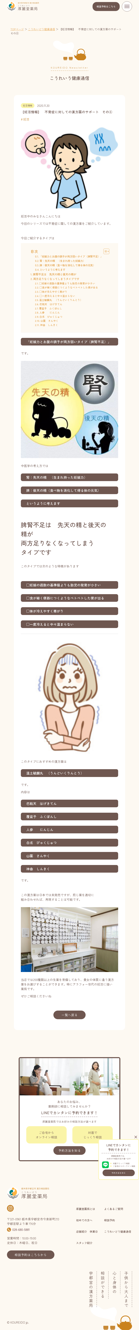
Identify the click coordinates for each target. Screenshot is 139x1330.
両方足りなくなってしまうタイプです (56, 279)
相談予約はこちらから (31, 1254)
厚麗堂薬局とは (85, 1209)
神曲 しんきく (49, 325)
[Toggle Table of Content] (104, 251)
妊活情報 (27, 105)
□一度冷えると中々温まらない (57, 296)
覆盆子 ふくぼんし (50, 308)
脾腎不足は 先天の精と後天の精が (54, 274)
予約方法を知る (119, 1173)
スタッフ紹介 (84, 1243)
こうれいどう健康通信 (41, 29)
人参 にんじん (49, 312)
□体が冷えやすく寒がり (53, 291)
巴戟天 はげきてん (50, 304)
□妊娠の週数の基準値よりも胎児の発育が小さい (67, 283)
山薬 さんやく (49, 320)
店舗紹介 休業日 (87, 1231)
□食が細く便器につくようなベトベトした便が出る (68, 287)
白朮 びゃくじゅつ (50, 316)
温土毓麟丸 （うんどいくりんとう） (61, 300)
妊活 (26, 119)
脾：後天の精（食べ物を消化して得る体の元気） (67, 265)
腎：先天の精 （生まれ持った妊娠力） (62, 261)
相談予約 (106, 6)
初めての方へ (84, 1220)
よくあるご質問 (113, 1209)
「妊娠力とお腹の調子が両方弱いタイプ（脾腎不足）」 (71, 256)
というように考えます (52, 269)
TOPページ (17, 29)
